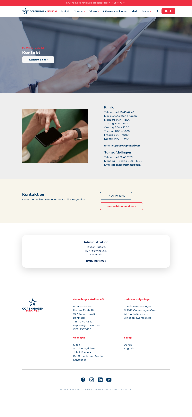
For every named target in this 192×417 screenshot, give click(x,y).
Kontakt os (79, 360)
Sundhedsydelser (84, 348)
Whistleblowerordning (138, 318)
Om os (145, 11)
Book (168, 11)
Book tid (65, 11)
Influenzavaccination (115, 11)
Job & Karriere (82, 352)
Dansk (128, 344)
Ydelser (78, 11)
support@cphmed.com (126, 145)
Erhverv (93, 11)
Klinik (135, 11)
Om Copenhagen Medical (89, 356)
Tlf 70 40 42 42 (116, 195)
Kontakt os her (38, 59)
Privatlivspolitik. (122, 389)
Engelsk (129, 348)
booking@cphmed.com (126, 164)
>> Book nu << (118, 2)
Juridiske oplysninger (137, 306)
